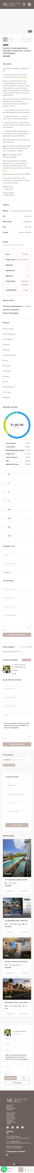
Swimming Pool (10, 387)
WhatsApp (15, 670)
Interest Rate (7, 488)
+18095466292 (18, 667)
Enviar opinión (17, 825)
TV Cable (8, 392)
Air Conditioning (10, 334)
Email (5, 603)
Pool (6, 382)
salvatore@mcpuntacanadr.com (18, 1143)
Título (8, 790)
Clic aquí (22, 651)
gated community (10, 355)
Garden (7, 350)
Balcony (7, 344)
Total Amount (8, 470)
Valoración (9, 799)
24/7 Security (9, 329)
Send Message (10, 1078)
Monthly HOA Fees (9, 523)
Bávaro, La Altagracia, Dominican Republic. (14, 1147)
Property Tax (7, 505)
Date (4, 559)
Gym (6, 360)
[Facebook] (17, 1127)
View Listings (26, 660)
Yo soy (5, 711)
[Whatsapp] (7, 1127)
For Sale (6, 44)
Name (5, 585)
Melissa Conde (10, 891)
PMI (4, 532)
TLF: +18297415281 (15, 1137)
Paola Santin (10, 932)
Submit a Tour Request (17, 635)
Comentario (10, 807)
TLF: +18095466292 (13, 1141)
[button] (4, 1169)
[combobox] (17, 555)
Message (6, 611)
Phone (5, 594)
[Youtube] (22, 1127)
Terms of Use (8, 1073)
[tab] (5, 39)
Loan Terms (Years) (9, 496)
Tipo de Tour (7, 551)
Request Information (17, 744)
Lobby (7, 376)
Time (4, 568)
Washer (7, 397)
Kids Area (8, 371)
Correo (8, 781)
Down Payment (8, 479)
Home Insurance (9, 514)
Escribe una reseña (9, 765)
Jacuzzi (7, 366)
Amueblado (8, 339)
